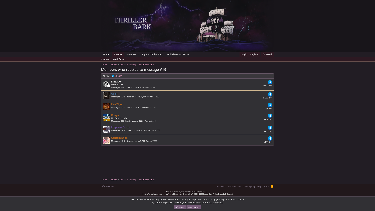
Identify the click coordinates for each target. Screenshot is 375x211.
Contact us (220, 186)
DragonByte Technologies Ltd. (214, 194)
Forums (118, 54)
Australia (123, 118)
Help (259, 186)
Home (106, 54)
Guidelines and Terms (178, 54)
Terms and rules (234, 186)
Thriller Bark (109, 186)
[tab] (116, 76)
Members (131, 54)
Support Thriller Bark (152, 54)
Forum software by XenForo (187, 192)
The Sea (119, 84)
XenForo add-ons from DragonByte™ (179, 194)
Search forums (119, 59)
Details (229, 194)
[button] (138, 54)
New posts (105, 59)
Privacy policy (249, 186)
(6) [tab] (106, 75)
